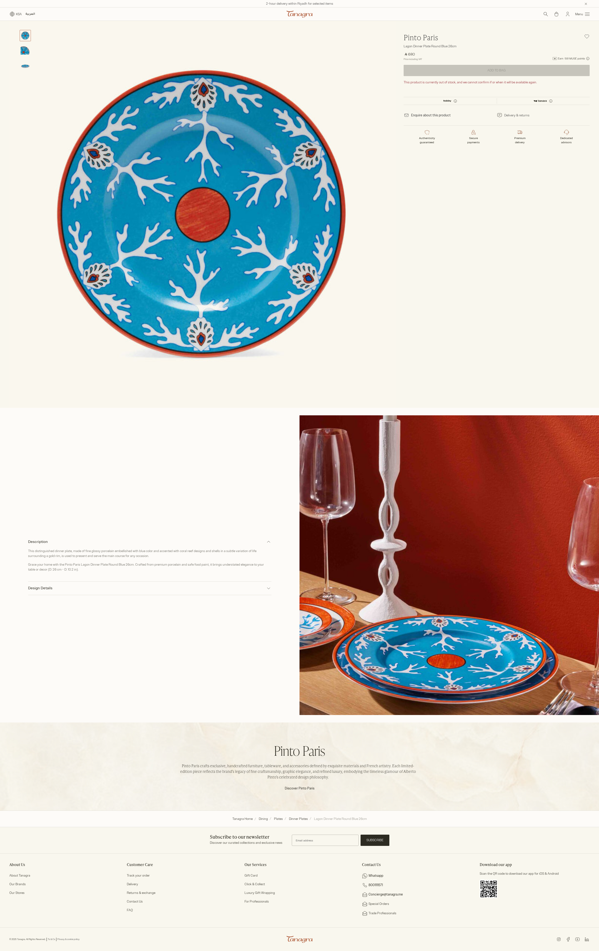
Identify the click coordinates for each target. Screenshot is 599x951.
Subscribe (375, 840)
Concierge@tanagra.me (386, 894)
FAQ (130, 910)
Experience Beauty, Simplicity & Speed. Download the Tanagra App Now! (299, 3)
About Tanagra (19, 875)
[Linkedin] (587, 939)
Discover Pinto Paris (299, 788)
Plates (278, 819)
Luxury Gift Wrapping (260, 893)
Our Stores (17, 893)
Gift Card (251, 875)
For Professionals (257, 901)
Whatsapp (376, 876)
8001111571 (376, 885)
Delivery (132, 884)
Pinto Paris (421, 38)
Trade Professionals (382, 913)
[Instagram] (559, 939)
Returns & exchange (141, 893)
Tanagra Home (242, 819)
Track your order (138, 875)
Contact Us (135, 901)
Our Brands (17, 884)
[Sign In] (567, 14)
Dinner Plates (298, 819)
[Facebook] (568, 939)
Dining (263, 819)
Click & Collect (255, 884)
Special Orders (379, 904)
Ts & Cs (51, 939)
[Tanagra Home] (299, 14)
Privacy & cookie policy (68, 939)
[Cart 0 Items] (556, 14)
